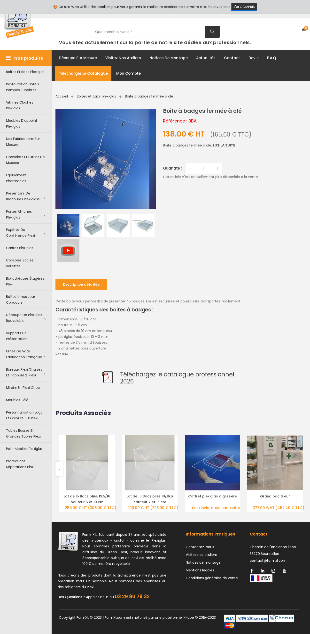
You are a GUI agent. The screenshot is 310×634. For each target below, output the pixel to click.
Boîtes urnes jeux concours (21, 299)
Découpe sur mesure (78, 57)
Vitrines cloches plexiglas (19, 105)
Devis (253, 57)
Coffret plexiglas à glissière (212, 496)
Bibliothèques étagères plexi (25, 281)
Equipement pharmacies (16, 178)
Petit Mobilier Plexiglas (24, 448)
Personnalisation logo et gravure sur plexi (24, 415)
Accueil (62, 96)
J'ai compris (244, 6)
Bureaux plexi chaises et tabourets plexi (24, 372)
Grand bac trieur (275, 496)
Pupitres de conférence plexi (20, 232)
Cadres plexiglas (19, 247)
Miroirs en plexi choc (23, 387)
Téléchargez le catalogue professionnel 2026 (177, 377)
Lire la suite (224, 145)
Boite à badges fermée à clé (149, 96)
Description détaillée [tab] (81, 284)
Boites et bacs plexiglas (25, 71)
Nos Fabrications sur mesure (23, 141)
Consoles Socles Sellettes (19, 263)
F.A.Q (271, 57)
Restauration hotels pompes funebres (22, 87)
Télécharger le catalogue (83, 73)
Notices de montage (168, 57)
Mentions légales (200, 570)
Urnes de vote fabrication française (24, 354)
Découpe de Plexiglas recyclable (24, 317)
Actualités (206, 57)
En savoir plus (219, 6)
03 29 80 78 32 (132, 596)
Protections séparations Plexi (20, 464)
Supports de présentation (17, 336)
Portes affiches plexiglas (19, 214)
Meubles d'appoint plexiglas (21, 123)
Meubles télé (17, 400)
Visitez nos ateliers (123, 57)
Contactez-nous (200, 547)
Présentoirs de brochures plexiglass (23, 196)
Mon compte (128, 73)
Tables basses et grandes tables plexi (23, 433)
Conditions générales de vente (212, 578)
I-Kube (188, 617)
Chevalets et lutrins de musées (25, 159)
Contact (232, 57)
